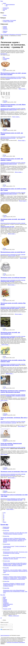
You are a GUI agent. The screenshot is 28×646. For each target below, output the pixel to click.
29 (3, 520)
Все (4, 57)
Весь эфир (3, 594)
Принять (2, 643)
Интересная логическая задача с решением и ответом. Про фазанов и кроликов (13, 391)
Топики (5, 15)
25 (3, 516)
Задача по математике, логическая (8, 422)
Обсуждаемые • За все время (9, 20)
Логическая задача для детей (7, 226)
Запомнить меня (5, 629)
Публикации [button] (6, 528)
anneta (8, 549)
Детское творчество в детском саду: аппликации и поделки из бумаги (15, 578)
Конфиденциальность (8, 604)
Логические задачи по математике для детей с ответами (13, 77)
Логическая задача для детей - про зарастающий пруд (10, 333)
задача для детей (11, 255)
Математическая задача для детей (8, 138)
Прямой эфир (4, 524)
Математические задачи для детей (9, 109)
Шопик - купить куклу (14, 615)
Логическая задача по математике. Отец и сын (14, 471)
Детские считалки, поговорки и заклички (13, 533)
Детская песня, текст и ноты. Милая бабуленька (13, 590)
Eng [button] (6, 5)
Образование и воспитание (15, 34)
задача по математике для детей (14, 499)
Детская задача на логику (8, 546)
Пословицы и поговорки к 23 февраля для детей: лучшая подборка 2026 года (14, 584)
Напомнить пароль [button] (16, 635)
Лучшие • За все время (8, 21)
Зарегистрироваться (5, 635)
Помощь (5, 26)
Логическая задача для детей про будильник (13, 277)
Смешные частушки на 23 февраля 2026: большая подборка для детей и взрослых (14, 539)
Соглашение (6, 602)
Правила (5, 27)
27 (3, 518)
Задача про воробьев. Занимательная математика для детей (11, 444)
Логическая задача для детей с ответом (10, 308)
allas (8, 555)
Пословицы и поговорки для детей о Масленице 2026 (15, 532)
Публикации (6, 7)
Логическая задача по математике (8, 475)
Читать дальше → (22, 88)
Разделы (5, 9)
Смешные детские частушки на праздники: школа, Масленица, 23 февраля (14, 540)
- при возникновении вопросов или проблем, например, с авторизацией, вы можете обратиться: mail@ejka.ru (13, 638)
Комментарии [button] (6, 527)
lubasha (8, 544)
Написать (5, 31)
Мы (4, 10)
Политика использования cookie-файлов (16, 642)
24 (3, 515)
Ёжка (2, 1)
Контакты (5, 28)
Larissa (8, 560)
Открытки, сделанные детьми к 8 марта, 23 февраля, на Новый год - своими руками (14, 577)
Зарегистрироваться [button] (10, 4)
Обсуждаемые (6, 58)
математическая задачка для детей (13, 78)
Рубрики (5, 599)
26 (3, 517)
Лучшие (5, 59)
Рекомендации (6, 605)
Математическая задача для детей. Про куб (13, 252)
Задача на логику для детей (9, 557)
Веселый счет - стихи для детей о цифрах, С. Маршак (15, 569)
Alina (8, 530)
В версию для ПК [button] (7, 608)
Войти (4, 597)
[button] (4, 3)
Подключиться (4, 53)
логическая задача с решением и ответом (15, 395)
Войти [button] (4, 620)
